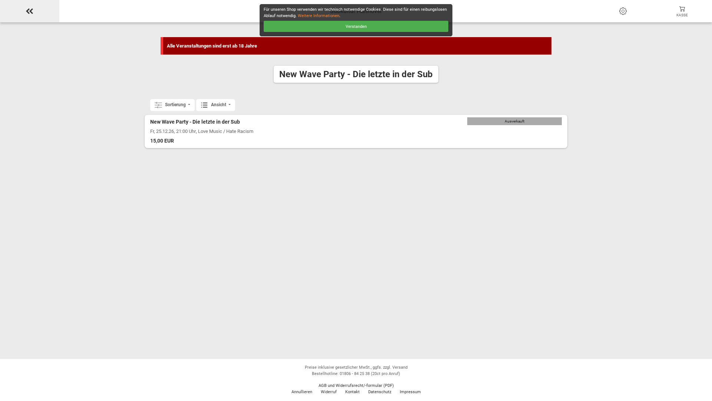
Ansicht (218, 104)
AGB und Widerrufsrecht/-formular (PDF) (356, 385)
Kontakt (352, 391)
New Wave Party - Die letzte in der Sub (195, 122)
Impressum (410, 391)
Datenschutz (379, 391)
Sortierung (175, 104)
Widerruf (329, 391)
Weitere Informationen (318, 15)
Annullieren (301, 391)
